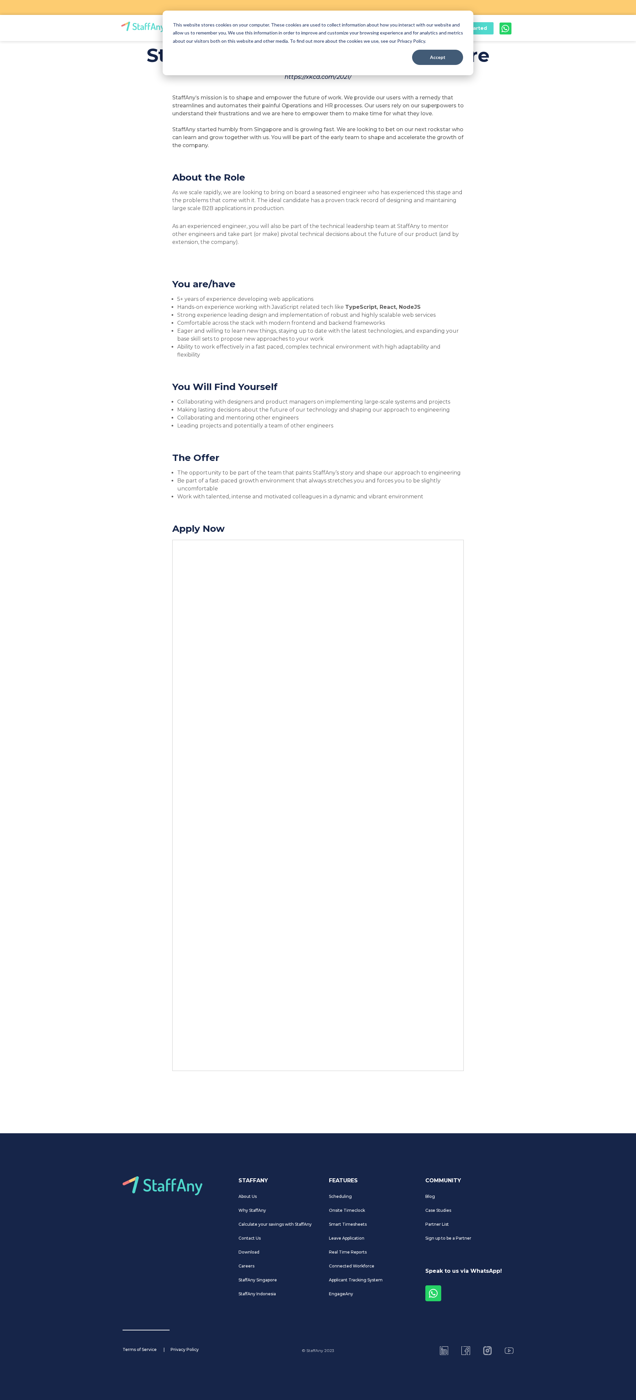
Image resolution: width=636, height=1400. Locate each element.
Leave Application (346, 1238)
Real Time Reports (348, 1252)
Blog (430, 1196)
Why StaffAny (252, 1210)
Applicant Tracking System (356, 1279)
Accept (438, 57)
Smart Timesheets (348, 1224)
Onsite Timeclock (347, 1210)
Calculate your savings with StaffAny (275, 1224)
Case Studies (438, 1210)
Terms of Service (140, 1349)
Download (248, 1252)
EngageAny (341, 1293)
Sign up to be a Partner (448, 1238)
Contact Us (249, 1238)
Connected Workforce (351, 1265)
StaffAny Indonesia (257, 1293)
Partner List (437, 1224)
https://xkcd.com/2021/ (318, 77)
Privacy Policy (185, 1349)
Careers (246, 1265)
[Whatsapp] (505, 28)
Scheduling (340, 1196)
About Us (247, 1196)
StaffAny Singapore (257, 1279)
